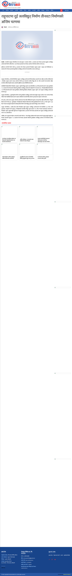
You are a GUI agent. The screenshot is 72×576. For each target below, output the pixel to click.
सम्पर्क (62, 555)
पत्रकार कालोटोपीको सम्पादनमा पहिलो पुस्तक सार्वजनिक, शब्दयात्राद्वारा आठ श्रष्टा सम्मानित (44, 140)
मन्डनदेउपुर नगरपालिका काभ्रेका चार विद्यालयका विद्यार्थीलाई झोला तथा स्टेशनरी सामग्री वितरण (9, 140)
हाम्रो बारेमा (51, 555)
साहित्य (29, 10)
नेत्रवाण (5, 27)
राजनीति (16, 10)
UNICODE (67, 10)
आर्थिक (21, 10)
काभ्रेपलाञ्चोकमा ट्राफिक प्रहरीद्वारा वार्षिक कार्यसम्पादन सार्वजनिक (8, 157)
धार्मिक (38, 10)
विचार (25, 10)
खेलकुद (42, 10)
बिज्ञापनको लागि (57, 555)
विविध (52, 10)
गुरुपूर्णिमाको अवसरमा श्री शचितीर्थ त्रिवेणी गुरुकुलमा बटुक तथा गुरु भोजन (27, 157)
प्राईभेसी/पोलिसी (67, 555)
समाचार (11, 10)
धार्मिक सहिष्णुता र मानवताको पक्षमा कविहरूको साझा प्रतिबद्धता (26, 140)
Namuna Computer (67, 574)
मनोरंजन (47, 10)
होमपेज (7, 10)
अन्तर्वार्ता (34, 10)
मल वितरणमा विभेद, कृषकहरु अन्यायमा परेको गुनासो (43, 157)
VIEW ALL (3, 568)
